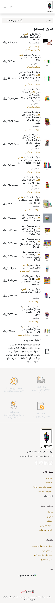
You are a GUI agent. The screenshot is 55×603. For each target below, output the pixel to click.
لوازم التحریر (25, 271)
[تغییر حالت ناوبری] (5, 7)
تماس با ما (49, 516)
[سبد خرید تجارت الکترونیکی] (10, 7)
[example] (41, 463)
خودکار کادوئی (34, 46)
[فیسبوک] (36, 463)
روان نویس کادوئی (32, 49)
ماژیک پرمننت (34, 301)
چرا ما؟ (50, 512)
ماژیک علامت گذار (32, 67)
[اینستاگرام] (50, 463)
